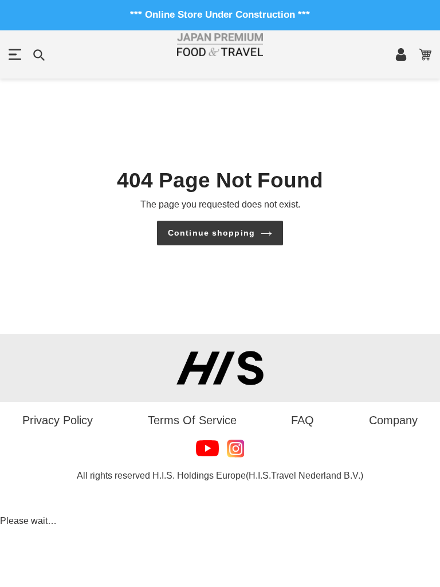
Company (393, 420)
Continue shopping (211, 232)
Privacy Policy (57, 420)
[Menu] (15, 54)
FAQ (302, 420)
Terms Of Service (192, 420)
